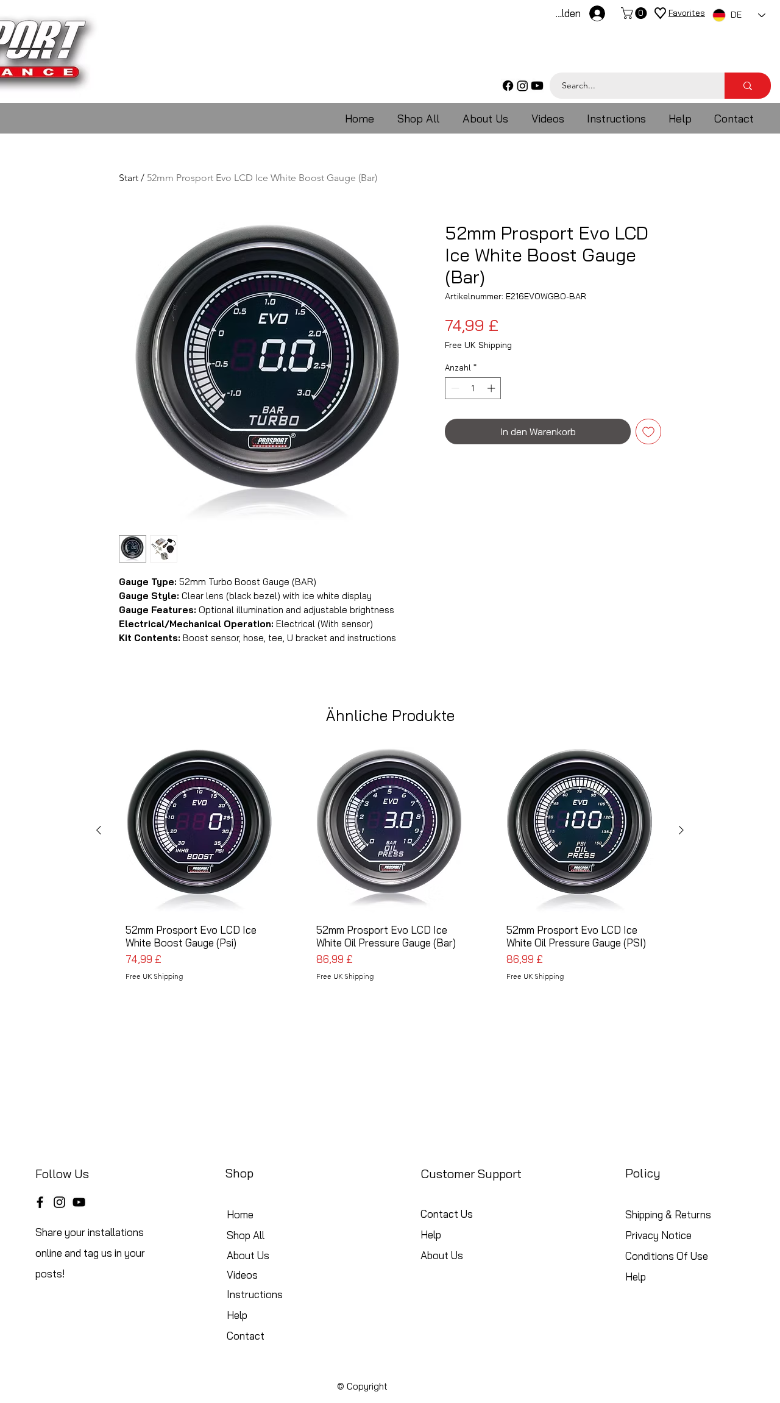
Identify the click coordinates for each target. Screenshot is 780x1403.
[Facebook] (508, 86)
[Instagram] (523, 86)
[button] (635, 13)
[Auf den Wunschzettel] (648, 431)
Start (128, 177)
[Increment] (492, 388)
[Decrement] (454, 388)
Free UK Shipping (478, 345)
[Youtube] (537, 86)
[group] (390, 882)
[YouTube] (79, 1202)
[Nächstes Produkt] (681, 830)
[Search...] (748, 86)
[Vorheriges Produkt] (98, 830)
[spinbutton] (473, 388)
